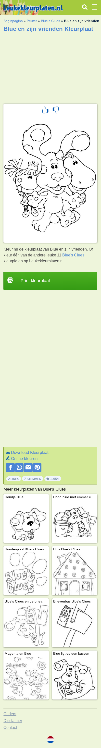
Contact (10, 727)
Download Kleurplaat (30, 452)
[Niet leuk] (55, 110)
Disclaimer (12, 721)
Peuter (32, 21)
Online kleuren (24, 458)
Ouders (9, 714)
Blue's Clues (50, 21)
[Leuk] (45, 110)
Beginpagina (13, 21)
